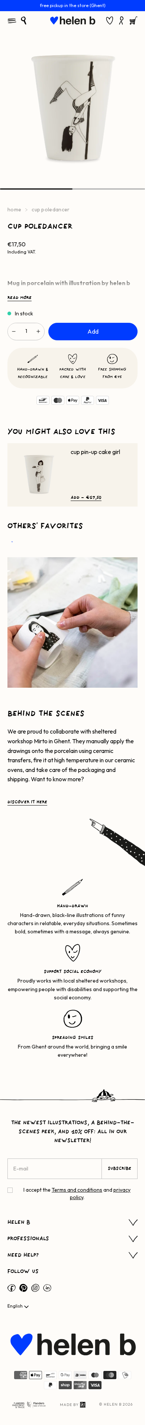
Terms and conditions (77, 1189)
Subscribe (119, 1169)
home (14, 209)
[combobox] (18, 1307)
